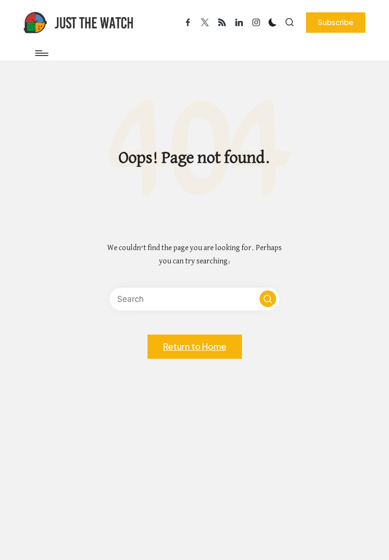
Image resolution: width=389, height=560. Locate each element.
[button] (335, 22)
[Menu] (41, 53)
